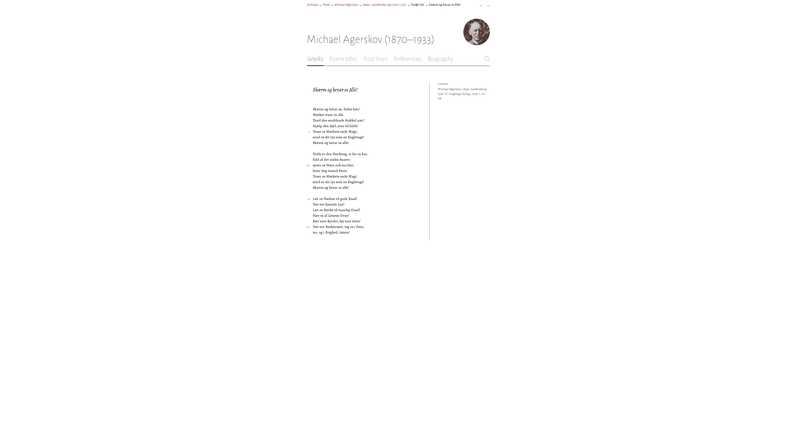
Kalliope (312, 4)
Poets (326, 4)
